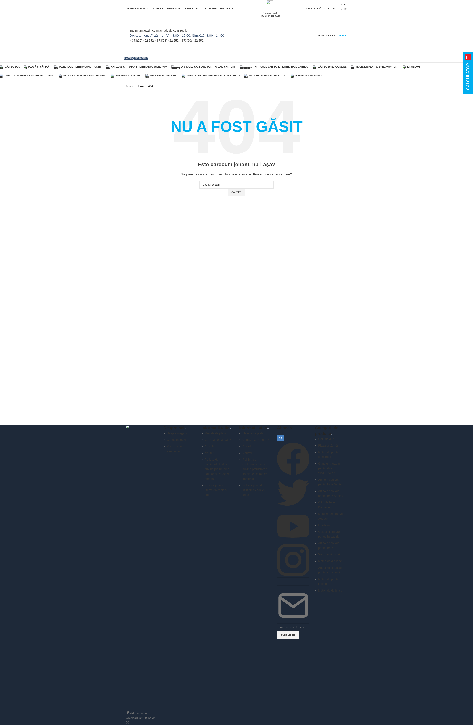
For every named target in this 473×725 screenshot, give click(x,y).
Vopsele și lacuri (329, 554)
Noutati (209, 453)
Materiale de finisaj (330, 590)
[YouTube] (293, 541)
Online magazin (177, 439)
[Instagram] (293, 575)
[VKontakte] (280, 440)
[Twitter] (293, 507)
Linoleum (324, 525)
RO (345, 9)
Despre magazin (177, 433)
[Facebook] (293, 474)
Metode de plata (215, 433)
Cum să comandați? (218, 439)
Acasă (130, 86)
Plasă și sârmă (328, 445)
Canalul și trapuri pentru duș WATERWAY (329, 468)
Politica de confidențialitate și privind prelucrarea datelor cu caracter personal (217, 469)
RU (345, 4)
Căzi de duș (326, 439)
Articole (210, 446)
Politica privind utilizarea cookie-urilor (216, 490)
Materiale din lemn (330, 561)
